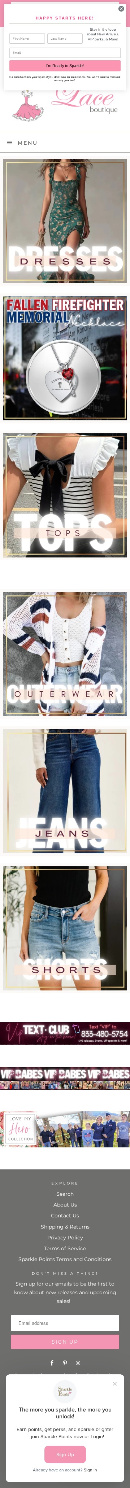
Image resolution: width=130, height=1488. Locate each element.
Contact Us (65, 1215)
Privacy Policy (65, 1237)
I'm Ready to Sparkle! (65, 66)
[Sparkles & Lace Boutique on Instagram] (78, 1363)
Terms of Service (65, 1248)
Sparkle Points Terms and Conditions (65, 1259)
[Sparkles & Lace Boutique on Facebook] (52, 1363)
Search (65, 1194)
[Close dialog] (121, 9)
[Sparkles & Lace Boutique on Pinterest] (65, 1363)
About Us (65, 1205)
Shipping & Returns (65, 1227)
